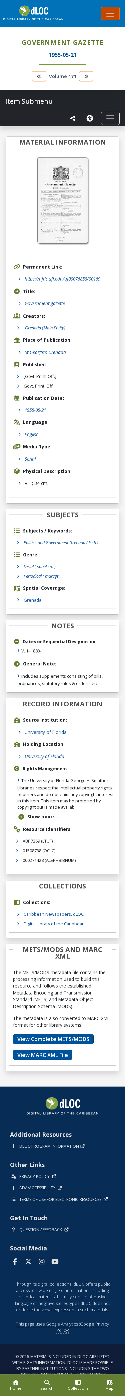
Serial (30, 459)
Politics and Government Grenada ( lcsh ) (61, 542)
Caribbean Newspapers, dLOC (54, 914)
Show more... (42, 816)
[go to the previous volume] (39, 76)
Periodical (42, 576)
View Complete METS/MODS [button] (53, 1039)
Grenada (32, 600)
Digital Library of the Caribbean (54, 924)
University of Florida (46, 732)
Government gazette (45, 303)
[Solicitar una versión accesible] (91, 118)
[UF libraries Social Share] (73, 118)
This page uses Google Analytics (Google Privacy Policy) (62, 1327)
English (32, 434)
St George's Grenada (45, 352)
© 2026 (62, 1365)
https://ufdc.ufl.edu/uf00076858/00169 (62, 279)
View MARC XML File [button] (42, 1055)
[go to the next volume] (86, 76)
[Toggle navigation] (110, 13)
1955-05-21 (35, 410)
